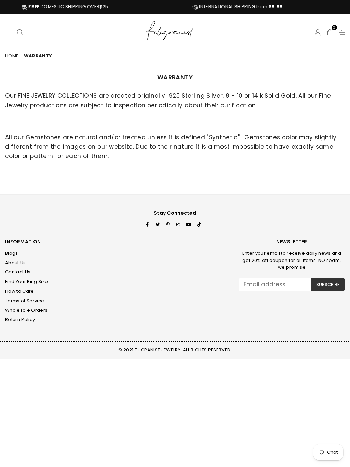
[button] (330, 31)
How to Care (19, 291)
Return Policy (20, 319)
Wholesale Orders (26, 310)
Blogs (11, 253)
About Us (15, 262)
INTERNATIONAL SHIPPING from (233, 6)
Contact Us (17, 272)
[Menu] (8, 31)
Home (11, 56)
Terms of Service (24, 300)
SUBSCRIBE (328, 284)
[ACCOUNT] (318, 31)
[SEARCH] (20, 31)
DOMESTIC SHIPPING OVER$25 (61, 6)
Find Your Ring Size (26, 281)
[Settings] (340, 31)
